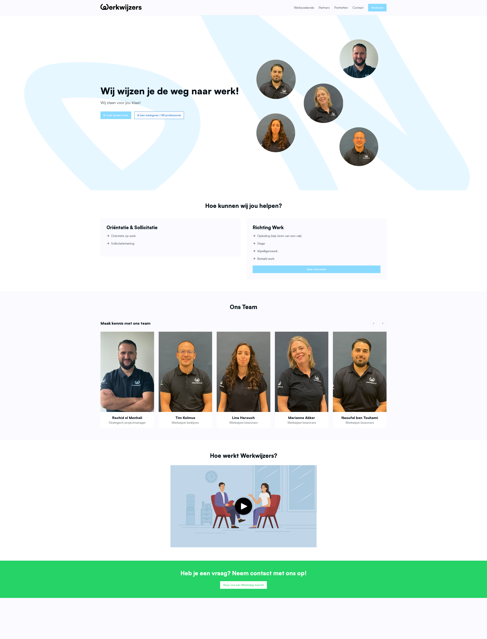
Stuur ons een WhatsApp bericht (243, 585)
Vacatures (377, 7)
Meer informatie (316, 269)
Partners (324, 8)
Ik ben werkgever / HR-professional (159, 115)
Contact (358, 8)
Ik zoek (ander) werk (115, 115)
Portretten (341, 8)
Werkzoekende (304, 8)
